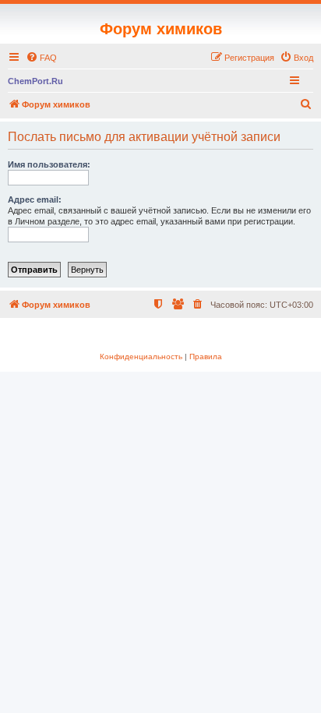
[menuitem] (41, 57)
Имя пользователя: (49, 164)
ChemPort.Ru (35, 81)
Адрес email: (35, 199)
